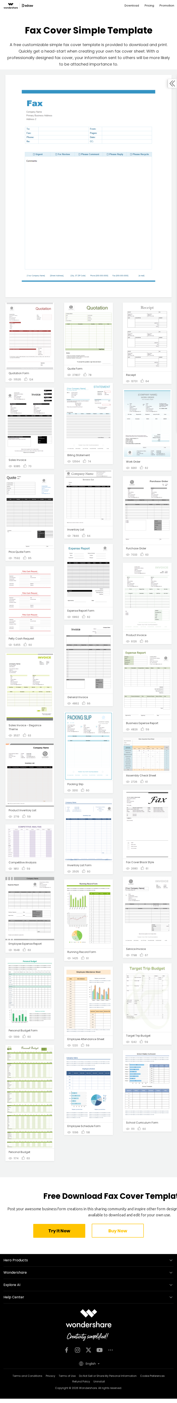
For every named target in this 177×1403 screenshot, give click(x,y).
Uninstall (99, 1381)
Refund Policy (81, 1381)
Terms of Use (67, 1376)
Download (132, 5)
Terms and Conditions (27, 1376)
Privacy (50, 1376)
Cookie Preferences (152, 1376)
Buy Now (117, 1231)
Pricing (149, 5)
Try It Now (59, 1231)
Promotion (167, 5)
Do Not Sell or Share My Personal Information (108, 1376)
